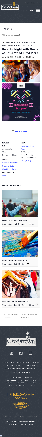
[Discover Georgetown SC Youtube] (30, 354)
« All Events (8, 28)
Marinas (24, 380)
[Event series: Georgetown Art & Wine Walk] (28, 263)
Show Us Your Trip (21, 372)
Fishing (24, 383)
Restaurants (13, 380)
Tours (33, 383)
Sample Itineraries (24, 385)
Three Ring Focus (27, 424)
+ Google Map (26, 161)
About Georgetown (15, 369)
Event (4, 175)
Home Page (9, 362)
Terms (15, 416)
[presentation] (20, 203)
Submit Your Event (32, 416)
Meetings (32, 369)
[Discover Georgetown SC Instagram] (11, 354)
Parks (11, 385)
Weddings (30, 366)
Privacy (22, 416)
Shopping (28, 377)
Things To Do (23, 362)
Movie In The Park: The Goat (14, 220)
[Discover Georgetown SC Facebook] (21, 354)
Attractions (15, 377)
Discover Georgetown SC (10, 5)
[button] (38, 10)
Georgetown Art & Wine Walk (14, 260)
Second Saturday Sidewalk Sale (16, 301)
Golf (17, 383)
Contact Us (8, 416)
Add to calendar (21, 131)
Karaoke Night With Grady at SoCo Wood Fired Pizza (10, 166)
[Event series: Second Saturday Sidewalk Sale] (37, 304)
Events (19, 366)
